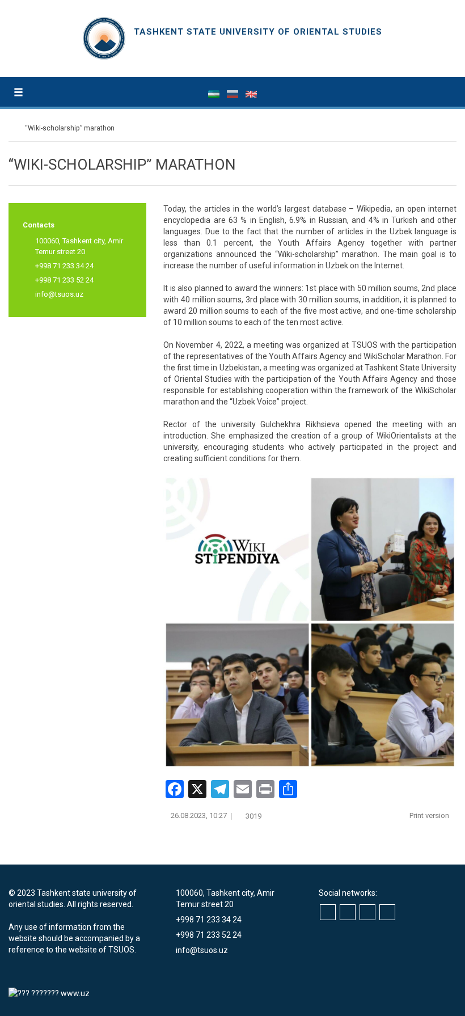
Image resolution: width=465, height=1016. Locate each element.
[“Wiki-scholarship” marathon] (309, 622)
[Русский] (233, 94)
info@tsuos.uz (59, 294)
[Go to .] (14, 128)
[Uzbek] (214, 94)
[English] (251, 94)
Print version (430, 815)
